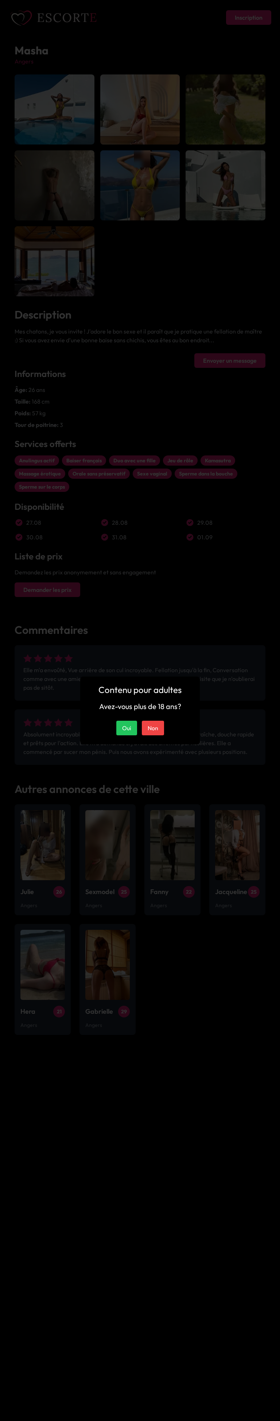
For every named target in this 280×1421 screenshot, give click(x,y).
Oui (126, 728)
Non (153, 728)
